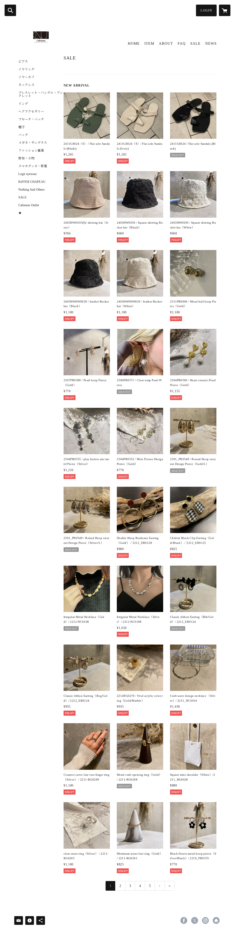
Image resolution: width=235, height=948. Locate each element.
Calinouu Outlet (28, 205)
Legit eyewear (27, 174)
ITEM (149, 43)
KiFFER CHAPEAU (31, 181)
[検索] (10, 10)
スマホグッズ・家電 (32, 166)
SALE (22, 197)
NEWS (211, 43)
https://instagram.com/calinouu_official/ (205, 920)
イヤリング (26, 69)
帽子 (21, 127)
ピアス (23, 61)
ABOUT (166, 43)
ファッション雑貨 (31, 150)
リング (23, 104)
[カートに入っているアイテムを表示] (224, 10)
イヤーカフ (26, 77)
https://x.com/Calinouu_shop (194, 920)
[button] (206, 10)
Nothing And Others (31, 189)
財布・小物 (26, 158)
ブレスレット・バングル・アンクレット (40, 94)
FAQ (182, 43)
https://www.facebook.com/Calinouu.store (183, 920)
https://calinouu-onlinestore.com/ (216, 920)
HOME (134, 43)
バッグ (23, 135)
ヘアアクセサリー (31, 111)
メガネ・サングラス (32, 143)
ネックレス (26, 85)
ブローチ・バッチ (31, 119)
